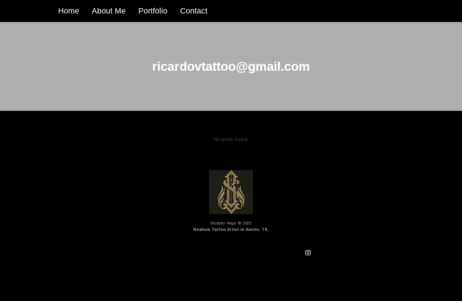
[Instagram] (308, 253)
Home (68, 10)
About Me (109, 10)
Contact (193, 10)
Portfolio (153, 10)
